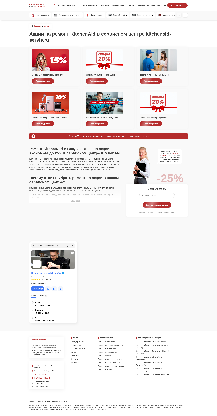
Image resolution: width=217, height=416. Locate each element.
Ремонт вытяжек (105, 370)
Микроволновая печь (171, 15)
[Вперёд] (185, 15)
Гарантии (141, 5)
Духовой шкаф (119, 15)
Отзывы (151, 5)
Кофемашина (41, 15)
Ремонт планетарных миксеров (111, 366)
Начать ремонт (178, 5)
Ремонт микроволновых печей (111, 359)
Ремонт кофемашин (106, 342)
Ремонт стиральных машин (109, 363)
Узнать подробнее (43, 81)
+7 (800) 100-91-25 (66, 5)
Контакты (161, 5)
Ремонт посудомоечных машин (111, 345)
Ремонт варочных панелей (109, 356)
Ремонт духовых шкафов (108, 352)
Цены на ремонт (119, 5)
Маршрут (39, 289)
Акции (131, 5)
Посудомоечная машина (69, 15)
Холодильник (96, 15)
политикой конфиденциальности (166, 212)
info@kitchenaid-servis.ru (43, 378)
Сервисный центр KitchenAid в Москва (152, 342)
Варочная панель (144, 15)
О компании (104, 5)
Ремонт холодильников (108, 349)
